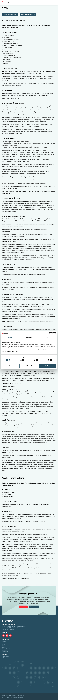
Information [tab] (29, 337)
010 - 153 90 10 (5, 656)
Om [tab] (48, 337)
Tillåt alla (47, 365)
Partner (4, 644)
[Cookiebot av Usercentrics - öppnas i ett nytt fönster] (50, 333)
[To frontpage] (6, 2)
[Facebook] (3, 635)
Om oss (4, 647)
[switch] (22, 360)
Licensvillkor (5, 651)
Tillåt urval (29, 365)
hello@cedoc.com (6, 657)
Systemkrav (4, 650)
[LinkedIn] (7, 635)
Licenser (4, 641)
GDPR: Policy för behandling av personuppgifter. (13, 695)
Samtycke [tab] (10, 337)
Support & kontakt (6, 648)
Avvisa (10, 365)
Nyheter (4, 645)
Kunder (4, 643)
